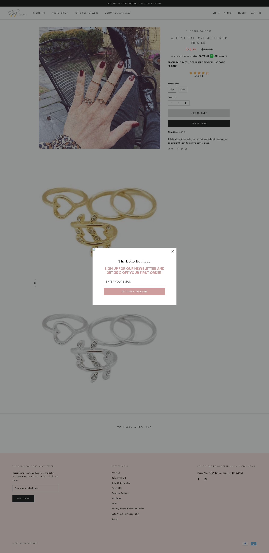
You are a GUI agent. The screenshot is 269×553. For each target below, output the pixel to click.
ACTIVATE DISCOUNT (134, 291)
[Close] (173, 251)
